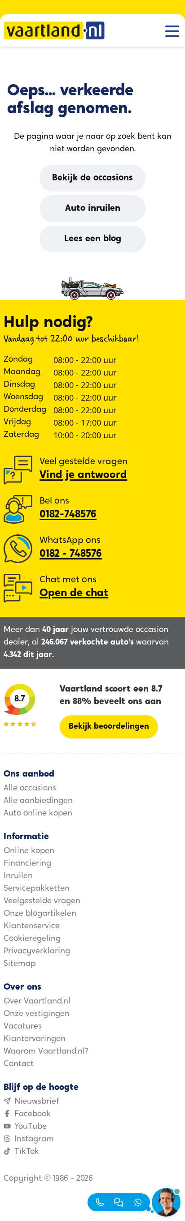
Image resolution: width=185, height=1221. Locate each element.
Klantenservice (32, 926)
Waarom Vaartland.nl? (46, 1052)
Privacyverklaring (37, 952)
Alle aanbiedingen (38, 801)
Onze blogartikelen (40, 914)
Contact (19, 1064)
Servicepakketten (37, 889)
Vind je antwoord (83, 475)
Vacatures (23, 1027)
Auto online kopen (38, 814)
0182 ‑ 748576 (71, 554)
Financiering (27, 864)
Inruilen (18, 876)
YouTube (30, 1127)
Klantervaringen (35, 1039)
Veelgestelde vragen (42, 901)
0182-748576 (68, 514)
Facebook (32, 1114)
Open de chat (74, 593)
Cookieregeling (32, 939)
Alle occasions (30, 789)
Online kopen (29, 851)
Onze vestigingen (37, 1014)
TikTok (26, 1152)
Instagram (34, 1140)
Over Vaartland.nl (37, 1002)
